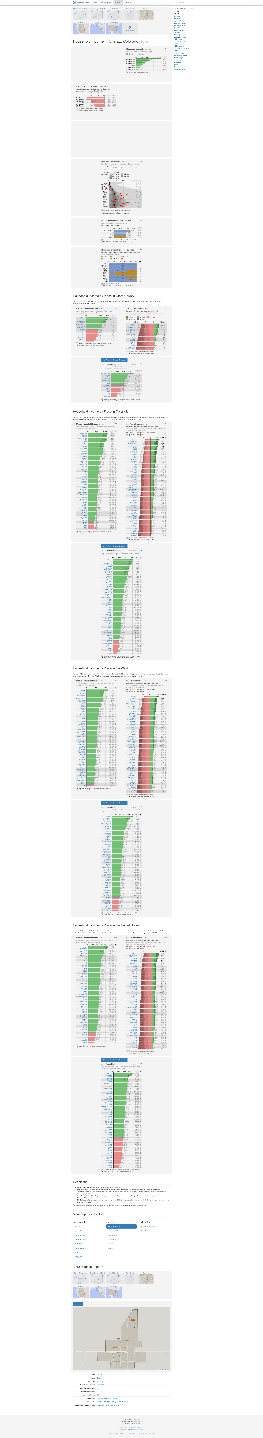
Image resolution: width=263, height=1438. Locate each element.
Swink (126, 1402)
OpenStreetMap (131, 1429)
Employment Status (114, 1231)
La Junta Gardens (103, 1405)
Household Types (80, 1239)
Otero (99, 1378)
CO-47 (99, 1395)
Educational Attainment (148, 1226)
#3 (141, 161)
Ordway (113, 1402)
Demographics (106, 3)
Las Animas (107, 1398)
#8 (141, 364)
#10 (115, 423)
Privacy (136, 1419)
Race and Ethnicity (80, 1235)
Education (128, 3)
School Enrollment (147, 1231)
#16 (141, 807)
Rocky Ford (115, 1398)
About (126, 1419)
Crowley (99, 1402)
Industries (111, 1244)
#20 (141, 1063)
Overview (95, 3)
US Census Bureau (135, 1427)
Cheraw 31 (100, 1385)
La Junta (100, 1398)
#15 (165, 680)
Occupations (112, 1239)
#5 (141, 249)
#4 (141, 220)
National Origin (79, 1248)
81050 (104, 1381)
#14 (115, 680)
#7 (166, 308)
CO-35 (99, 1391)
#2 (116, 86)
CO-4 (98, 1388)
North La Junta (114, 1405)
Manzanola (106, 1402)
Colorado (100, 1375)
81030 (99, 1381)
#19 (165, 937)
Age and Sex (78, 1231)
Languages (78, 1257)
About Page (143, 1205)
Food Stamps (112, 1235)
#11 (165, 423)
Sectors (110, 1248)
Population (77, 1226)
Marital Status (78, 1244)
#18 (115, 937)
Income (118, 3)
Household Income (114, 1226)
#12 (141, 550)
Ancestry (77, 1252)
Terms (131, 1419)
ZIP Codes (77, 1304)
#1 (166, 48)
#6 (116, 308)
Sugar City (120, 1402)
